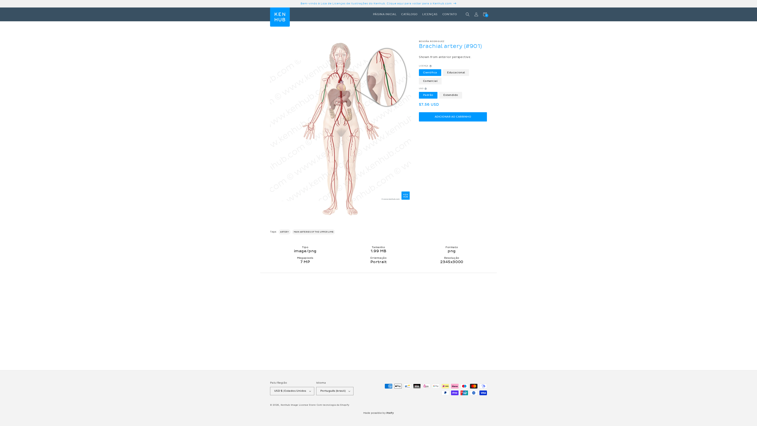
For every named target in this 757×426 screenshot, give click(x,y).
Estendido (450, 95)
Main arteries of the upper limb (314, 232)
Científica (430, 72)
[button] (467, 14)
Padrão (428, 95)
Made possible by (378, 413)
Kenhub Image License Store (298, 405)
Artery (284, 232)
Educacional (456, 72)
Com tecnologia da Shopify (333, 405)
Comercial (430, 81)
